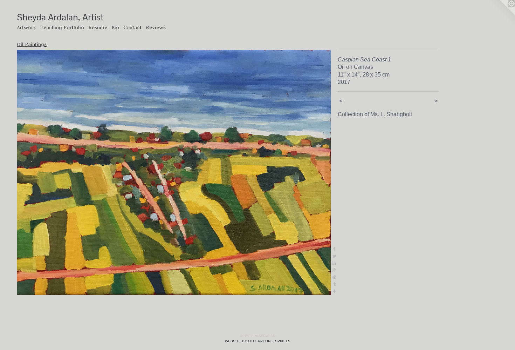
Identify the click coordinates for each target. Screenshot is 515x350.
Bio (115, 27)
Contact (132, 27)
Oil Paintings (32, 44)
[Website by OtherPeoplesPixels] (501, 14)
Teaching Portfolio (62, 27)
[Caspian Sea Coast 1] (174, 172)
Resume (97, 27)
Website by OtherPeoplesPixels (257, 341)
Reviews (156, 27)
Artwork (26, 27)
